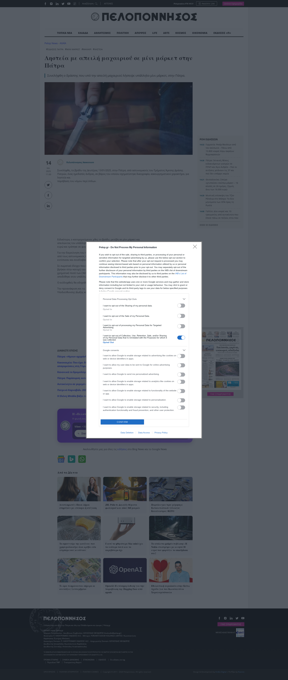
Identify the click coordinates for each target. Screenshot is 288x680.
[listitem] (144, 299)
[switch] (181, 306)
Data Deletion (127, 432)
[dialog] (144, 340)
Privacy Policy (161, 432)
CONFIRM (122, 422)
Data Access (144, 432)
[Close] (196, 247)
